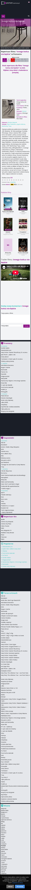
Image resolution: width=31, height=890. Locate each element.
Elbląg (2, 821)
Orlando (3, 503)
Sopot (3, 855)
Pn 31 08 (16, 60)
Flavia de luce (5, 396)
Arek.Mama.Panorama (7, 365)
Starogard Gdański (6, 858)
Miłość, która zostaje (7, 711)
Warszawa (4, 866)
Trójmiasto (4, 864)
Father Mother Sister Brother (9, 624)
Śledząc (3, 757)
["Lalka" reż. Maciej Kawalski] (23, 203)
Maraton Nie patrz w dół (8, 692)
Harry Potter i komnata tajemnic (10, 653)
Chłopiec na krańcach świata (9, 616)
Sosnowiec (4, 857)
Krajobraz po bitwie (6, 681)
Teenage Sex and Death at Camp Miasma (13, 464)
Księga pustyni (5, 376)
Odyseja (4, 551)
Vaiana (3, 782)
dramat (24, 111)
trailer (23, 48)
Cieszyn (3, 816)
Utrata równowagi (23, 252)
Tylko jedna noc (5, 409)
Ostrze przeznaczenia (7, 746)
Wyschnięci (4, 794)
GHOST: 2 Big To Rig (7, 633)
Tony (2, 467)
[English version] (29, 2)
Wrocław (3, 870)
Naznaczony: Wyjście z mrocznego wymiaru (13, 381)
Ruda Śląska (4, 849)
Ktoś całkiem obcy (6, 453)
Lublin (2, 838)
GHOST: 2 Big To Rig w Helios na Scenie (12, 635)
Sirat (2, 755)
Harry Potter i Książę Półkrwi (9, 655)
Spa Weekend (5, 462)
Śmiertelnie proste (6, 760)
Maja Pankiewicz (11, 124)
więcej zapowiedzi (7, 512)
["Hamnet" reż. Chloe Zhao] (8, 224)
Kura (2, 497)
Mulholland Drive (6, 715)
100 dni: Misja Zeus (6, 471)
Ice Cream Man (5, 664)
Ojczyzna (3, 742)
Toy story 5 (4, 777)
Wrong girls (4, 392)
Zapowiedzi (9, 438)
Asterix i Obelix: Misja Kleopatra (10, 447)
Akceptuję (20, 886)
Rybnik (3, 851)
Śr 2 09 (23, 60)
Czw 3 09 (27, 60)
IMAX (2, 528)
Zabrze (3, 872)
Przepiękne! (23, 232)
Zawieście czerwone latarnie (9, 799)
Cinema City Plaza (6, 524)
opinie (27, 48)
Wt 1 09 (20, 60)
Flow (2, 631)
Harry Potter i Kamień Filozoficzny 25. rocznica (14, 352)
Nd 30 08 (12, 60)
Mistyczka (8, 252)
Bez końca (4, 473)
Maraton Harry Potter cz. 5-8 (9, 688)
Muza (2, 535)
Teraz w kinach (10, 593)
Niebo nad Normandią (7, 482)
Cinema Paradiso (6, 618)
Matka (3, 695)
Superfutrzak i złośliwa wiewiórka (10, 407)
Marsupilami (4, 477)
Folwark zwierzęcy (6, 495)
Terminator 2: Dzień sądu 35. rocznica (11, 359)
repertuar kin (7, 48)
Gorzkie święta (5, 348)
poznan (13, 3)
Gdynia (3, 827)
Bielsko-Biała (4, 810)
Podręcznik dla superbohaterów (10, 486)
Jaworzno (3, 831)
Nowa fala (4, 383)
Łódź (2, 840)
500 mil (3, 442)
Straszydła (4, 766)
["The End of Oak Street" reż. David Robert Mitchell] (8, 203)
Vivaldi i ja (4, 389)
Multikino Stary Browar (7, 532)
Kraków (3, 836)
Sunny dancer (5, 357)
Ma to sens (4, 499)
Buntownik (4, 369)
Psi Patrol (5, 555)
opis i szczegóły (16, 48)
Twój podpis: (5, 325)
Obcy (2, 501)
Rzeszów (3, 853)
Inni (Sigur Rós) (5, 666)
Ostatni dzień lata (6, 744)
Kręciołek (3, 374)
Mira (2, 456)
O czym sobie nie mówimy (8, 729)
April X (3, 492)
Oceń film (13, 182)
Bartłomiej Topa (6, 126)
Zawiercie (3, 873)
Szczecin (3, 860)
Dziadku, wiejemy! (6, 622)
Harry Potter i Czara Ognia (8, 644)
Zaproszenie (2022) (6, 797)
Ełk (2, 823)
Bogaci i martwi (5, 367)
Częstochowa (5, 818)
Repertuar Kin (10, 516)
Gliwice (3, 829)
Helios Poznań (5, 526)
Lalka (23, 211)
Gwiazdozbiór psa (6, 350)
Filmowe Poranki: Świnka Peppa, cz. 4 (11, 627)
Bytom (3, 814)
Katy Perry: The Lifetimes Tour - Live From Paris (14, 673)
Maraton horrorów (6, 690)
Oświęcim (3, 844)
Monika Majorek (10, 25)
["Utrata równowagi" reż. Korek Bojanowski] (23, 245)
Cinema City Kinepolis (7, 521)
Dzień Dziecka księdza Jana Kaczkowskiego (13, 475)
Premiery (8, 343)
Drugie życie (4, 620)
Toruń (3, 862)
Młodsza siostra (5, 458)
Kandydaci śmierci (6, 671)
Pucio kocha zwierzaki (7, 387)
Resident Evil (4, 508)
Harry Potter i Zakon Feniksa (9, 660)
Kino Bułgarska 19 (6, 530)
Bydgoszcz (4, 812)
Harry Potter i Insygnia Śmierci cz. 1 (11, 646)
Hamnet (8, 232)
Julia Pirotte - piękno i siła (8, 354)
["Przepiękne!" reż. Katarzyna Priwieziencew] (23, 224)
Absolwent (4, 445)
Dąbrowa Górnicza (6, 820)
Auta (2, 449)
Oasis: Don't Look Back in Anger (10, 484)
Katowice (3, 833)
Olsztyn (3, 842)
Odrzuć (10, 886)
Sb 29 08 (8, 60)
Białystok (3, 808)
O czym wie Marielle (6, 385)
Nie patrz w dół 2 (6, 460)
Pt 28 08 (4, 60)
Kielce (2, 834)
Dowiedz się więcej (17, 882)
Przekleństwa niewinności (8, 749)
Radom (3, 847)
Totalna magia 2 (5, 488)
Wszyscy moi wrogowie (7, 411)
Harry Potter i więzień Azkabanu (10, 657)
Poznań (3, 845)
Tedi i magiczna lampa (7, 510)
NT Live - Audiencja (6, 726)
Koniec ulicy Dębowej (8, 211)
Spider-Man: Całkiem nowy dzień (11, 549)
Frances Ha (4, 372)
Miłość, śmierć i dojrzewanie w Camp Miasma (14, 713)
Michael (3, 697)
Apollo (3, 519)
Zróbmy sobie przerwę (7, 361)
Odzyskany (4, 404)
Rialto (2, 539)
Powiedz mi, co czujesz (7, 506)
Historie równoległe (6, 398)
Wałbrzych (4, 868)
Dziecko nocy (5, 451)
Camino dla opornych (7, 613)
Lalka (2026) (4, 402)
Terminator (4, 771)
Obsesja (3, 735)
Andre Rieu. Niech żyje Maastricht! (10, 600)
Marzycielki (4, 378)
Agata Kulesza (21, 124)
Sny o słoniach (5, 762)
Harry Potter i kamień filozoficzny (10, 649)
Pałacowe (4, 537)
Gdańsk (3, 825)
